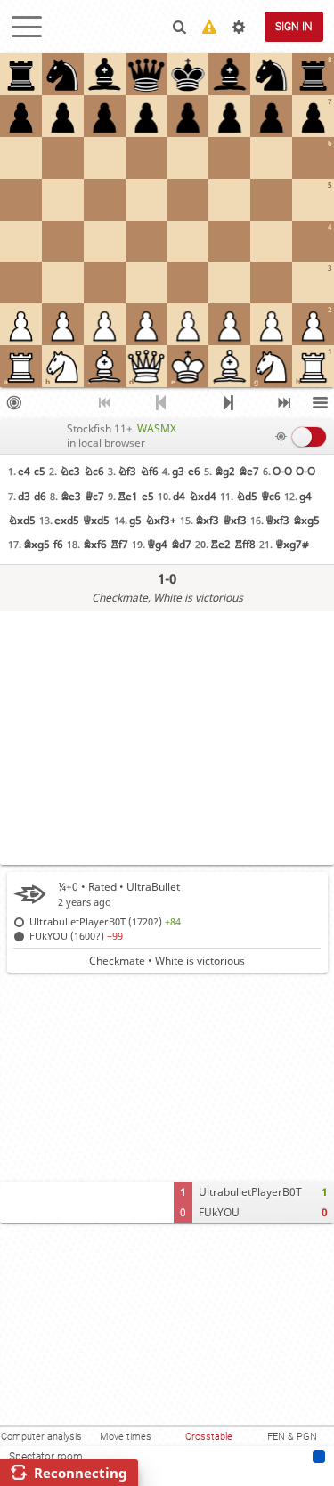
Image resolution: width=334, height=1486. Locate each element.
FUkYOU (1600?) (76, 935)
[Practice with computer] (13, 403)
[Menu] (320, 403)
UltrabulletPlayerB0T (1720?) (105, 921)
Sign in (294, 26)
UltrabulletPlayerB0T (250, 1191)
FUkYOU (219, 1212)
